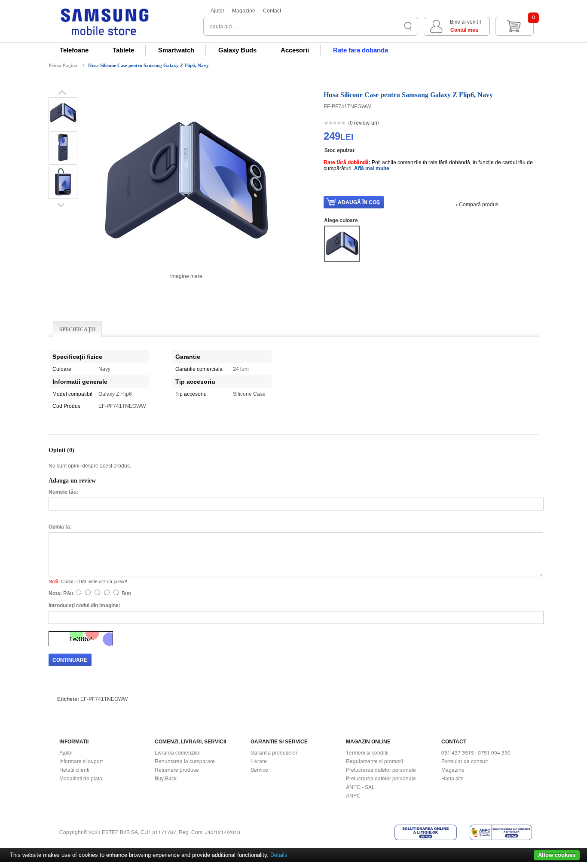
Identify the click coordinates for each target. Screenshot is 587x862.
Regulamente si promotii (374, 761)
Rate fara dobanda (360, 50)
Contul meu (464, 30)
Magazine (243, 11)
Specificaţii (77, 330)
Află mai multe (371, 168)
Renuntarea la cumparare (185, 761)
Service (259, 770)
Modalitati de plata (80, 778)
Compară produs (478, 205)
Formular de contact (464, 761)
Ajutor (217, 11)
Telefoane (74, 50)
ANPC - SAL (360, 787)
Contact (272, 11)
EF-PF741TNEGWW (104, 699)
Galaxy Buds (237, 50)
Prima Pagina (63, 65)
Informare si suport (81, 761)
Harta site (452, 778)
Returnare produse (177, 770)
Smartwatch (176, 50)
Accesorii (295, 50)
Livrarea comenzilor (178, 752)
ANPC (353, 795)
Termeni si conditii (367, 752)
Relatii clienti (74, 770)
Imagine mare (186, 276)
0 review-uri (363, 123)
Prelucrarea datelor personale (381, 770)
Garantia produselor (274, 752)
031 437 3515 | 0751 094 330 (476, 752)
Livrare (259, 761)
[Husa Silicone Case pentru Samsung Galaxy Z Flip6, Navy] (63, 127)
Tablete (123, 50)
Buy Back (166, 778)
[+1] (517, 123)
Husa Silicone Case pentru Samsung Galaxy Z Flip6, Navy (148, 65)
